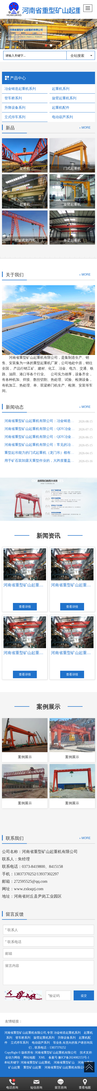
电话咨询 (12, 1087)
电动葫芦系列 (62, 117)
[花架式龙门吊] (25, 227)
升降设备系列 (14, 107)
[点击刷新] (23, 995)
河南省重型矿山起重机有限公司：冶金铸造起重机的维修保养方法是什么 (39, 421)
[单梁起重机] (72, 227)
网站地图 (29, 1057)
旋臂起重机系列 (64, 98)
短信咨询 (36, 1087)
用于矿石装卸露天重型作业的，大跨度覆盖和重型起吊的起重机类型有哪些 (39, 460)
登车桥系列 (13, 98)
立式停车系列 (14, 117)
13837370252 (57, 1047)
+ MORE (85, 127)
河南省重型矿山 (64, 1062)
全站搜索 (77, 55)
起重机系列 (60, 89)
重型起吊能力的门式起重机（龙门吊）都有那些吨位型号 (39, 453)
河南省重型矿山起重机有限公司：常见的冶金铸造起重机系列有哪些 (39, 445)
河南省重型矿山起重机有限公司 (56, 1052)
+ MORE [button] (85, 274)
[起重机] (25, 191)
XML (42, 1057)
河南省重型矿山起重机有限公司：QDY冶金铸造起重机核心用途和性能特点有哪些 (39, 437)
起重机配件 (60, 107)
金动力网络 (12, 1057)
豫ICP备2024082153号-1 (73, 1057)
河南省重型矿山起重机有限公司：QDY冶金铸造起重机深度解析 (39, 429)
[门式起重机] (72, 155)
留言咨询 (61, 1087)
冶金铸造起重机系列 (20, 89)
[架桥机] (25, 155)
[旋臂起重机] (72, 191)
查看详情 (25, 606)
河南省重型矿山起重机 (35, 1062)
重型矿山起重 (32, 1067)
